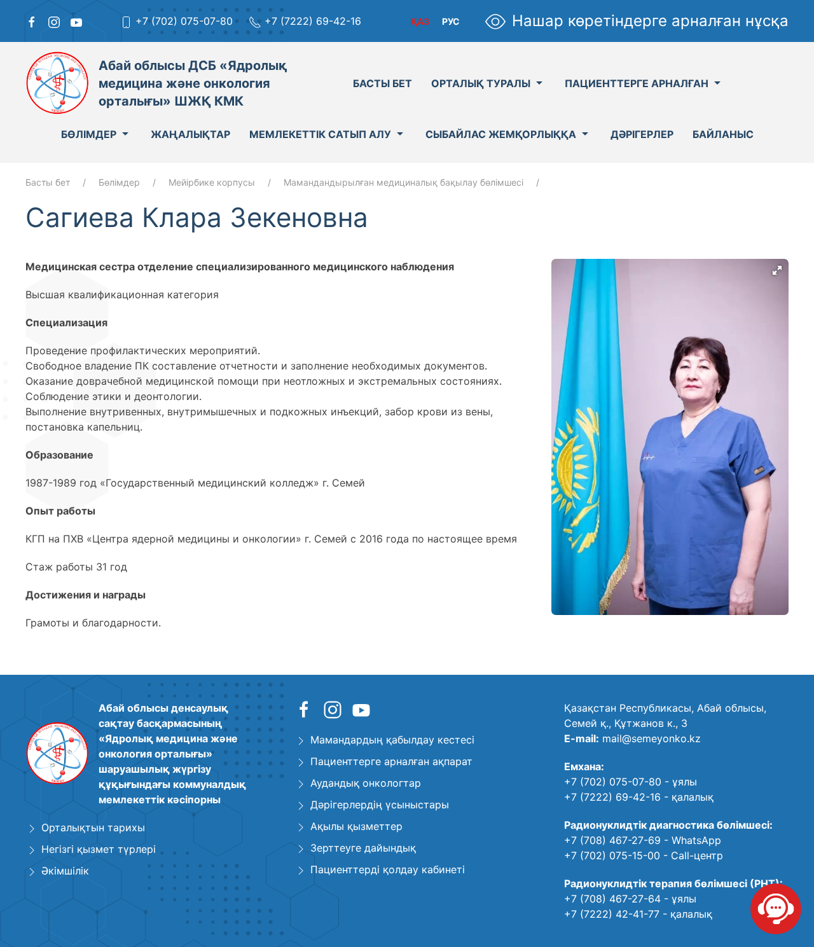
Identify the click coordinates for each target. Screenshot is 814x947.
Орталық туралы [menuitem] (480, 83)
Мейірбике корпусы (212, 182)
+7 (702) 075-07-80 (184, 21)
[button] (777, 270)
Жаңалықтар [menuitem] (190, 134)
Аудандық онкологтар (365, 783)
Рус (451, 21)
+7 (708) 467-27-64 (612, 898)
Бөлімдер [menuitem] (88, 134)
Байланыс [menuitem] (723, 134)
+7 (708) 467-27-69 (612, 840)
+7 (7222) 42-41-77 (611, 914)
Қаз (420, 21)
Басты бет (47, 182)
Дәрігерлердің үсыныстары (379, 804)
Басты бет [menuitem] (382, 83)
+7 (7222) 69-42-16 (313, 21)
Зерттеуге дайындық (363, 847)
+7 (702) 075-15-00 (612, 855)
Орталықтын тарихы (93, 827)
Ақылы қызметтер (356, 826)
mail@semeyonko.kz (651, 738)
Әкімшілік (65, 870)
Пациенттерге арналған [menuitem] (636, 83)
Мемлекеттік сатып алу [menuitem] (320, 134)
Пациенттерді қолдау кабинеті (387, 869)
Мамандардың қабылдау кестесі (392, 739)
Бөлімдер (119, 182)
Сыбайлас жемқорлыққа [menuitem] (500, 134)
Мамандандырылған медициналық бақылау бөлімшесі (403, 182)
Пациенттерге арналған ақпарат (391, 761)
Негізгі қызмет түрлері (98, 849)
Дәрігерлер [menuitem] (641, 134)
